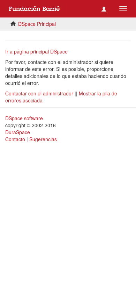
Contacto (15, 139)
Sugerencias (43, 139)
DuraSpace (17, 132)
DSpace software (24, 118)
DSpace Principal (37, 23)
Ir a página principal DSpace (36, 51)
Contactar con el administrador (39, 93)
